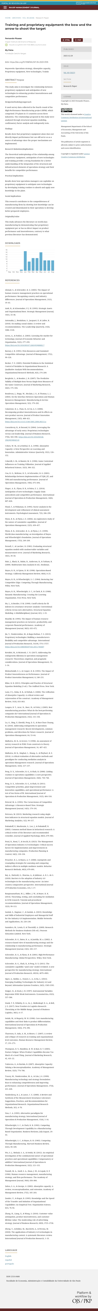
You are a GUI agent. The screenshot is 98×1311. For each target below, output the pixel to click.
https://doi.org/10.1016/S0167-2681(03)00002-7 (24, 345)
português (9, 1264)
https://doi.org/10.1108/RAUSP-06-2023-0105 (29, 62)
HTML (67, 40)
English (8, 1256)
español (8, 1260)
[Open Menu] (5, 7)
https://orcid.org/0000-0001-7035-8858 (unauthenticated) (27, 45)
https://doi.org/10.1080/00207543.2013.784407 (24, 647)
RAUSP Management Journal (24, 7)
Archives (16, 18)
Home (8, 18)
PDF (79, 40)
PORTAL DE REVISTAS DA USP (14, 3)
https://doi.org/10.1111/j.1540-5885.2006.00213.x (25, 421)
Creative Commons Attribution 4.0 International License (76, 117)
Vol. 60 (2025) (28, 18)
